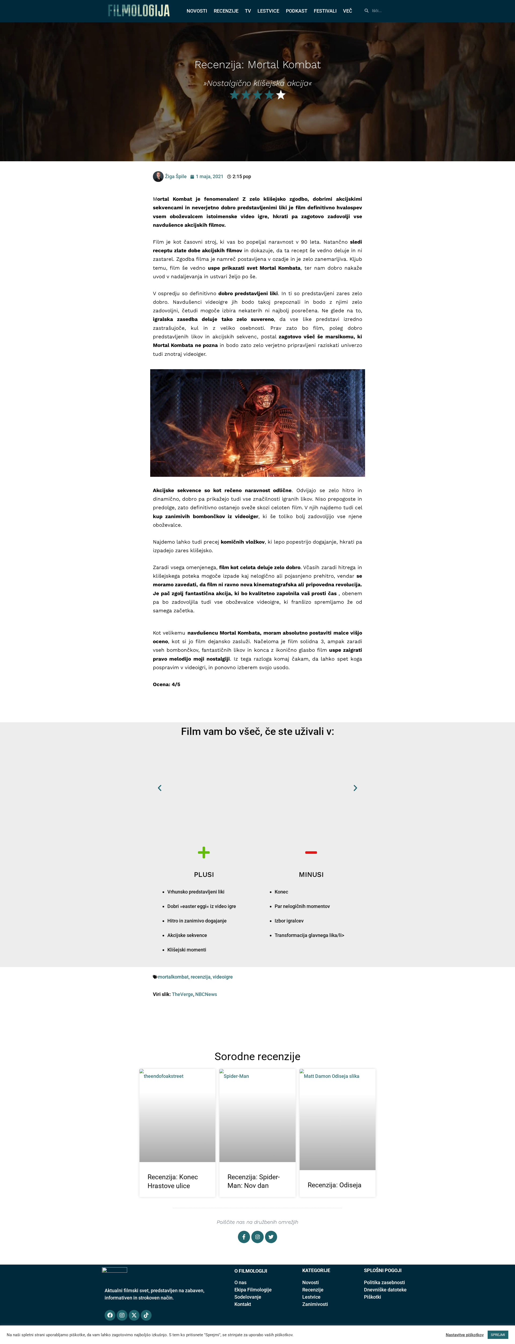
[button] (160, 788)
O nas (240, 1282)
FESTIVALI (325, 11)
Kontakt (242, 1304)
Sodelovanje (247, 1297)
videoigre (223, 977)
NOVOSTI (197, 11)
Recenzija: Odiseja (335, 1185)
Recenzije (312, 1289)
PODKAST (296, 11)
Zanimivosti (315, 1304)
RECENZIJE (226, 11)
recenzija (201, 977)
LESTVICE (268, 11)
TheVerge (182, 994)
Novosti (310, 1282)
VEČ (347, 11)
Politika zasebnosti (384, 1282)
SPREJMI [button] (498, 1335)
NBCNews (206, 994)
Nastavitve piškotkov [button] (465, 1334)
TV (248, 11)
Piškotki (372, 1297)
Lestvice (311, 1297)
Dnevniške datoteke (385, 1289)
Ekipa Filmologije (253, 1289)
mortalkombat (173, 977)
